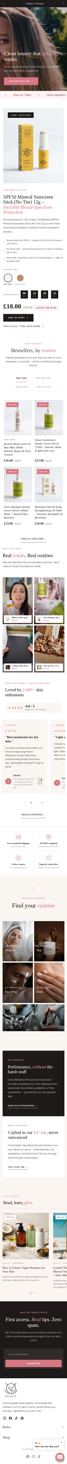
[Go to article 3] (34, 1293)
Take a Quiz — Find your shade (21, 326)
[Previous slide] (3, 3)
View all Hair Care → (33, 538)
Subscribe (33, 1363)
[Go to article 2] (32, 1293)
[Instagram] (33, 1456)
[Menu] (3, 12)
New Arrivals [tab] (44, 386)
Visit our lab (18, 1167)
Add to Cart (16, 318)
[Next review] (42, 802)
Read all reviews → (34, 814)
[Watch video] (18, 600)
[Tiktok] (39, 1456)
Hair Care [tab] (21, 377)
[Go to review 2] (33, 802)
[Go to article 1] (30, 1293)
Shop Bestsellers (19, 81)
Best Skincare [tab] (43, 377)
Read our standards (23, 1105)
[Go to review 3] (35, 802)
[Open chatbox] (59, 1457)
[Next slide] (63, 3)
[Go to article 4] (36, 1293)
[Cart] (63, 12)
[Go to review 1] (31, 802)
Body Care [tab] (22, 386)
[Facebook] (28, 1456)
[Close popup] (61, 1442)
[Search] (10, 12)
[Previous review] (25, 802)
